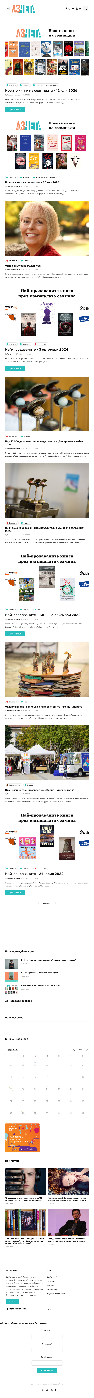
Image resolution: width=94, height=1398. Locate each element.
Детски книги (52, 1289)
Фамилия (47, 1344)
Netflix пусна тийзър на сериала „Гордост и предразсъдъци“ (48, 960)
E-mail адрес (47, 1357)
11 (11, 1089)
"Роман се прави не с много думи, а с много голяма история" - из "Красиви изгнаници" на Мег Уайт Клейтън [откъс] (24, 1241)
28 (47, 1113)
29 (35, 1065)
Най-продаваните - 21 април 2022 (34, 874)
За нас (12, 1301)
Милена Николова (13, 95)
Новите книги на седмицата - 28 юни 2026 (32, 182)
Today (80, 1049)
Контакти (51, 1281)
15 (59, 1089)
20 (35, 1101)
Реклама (50, 1285)
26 (23, 1113)
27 (35, 1113)
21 (47, 1101)
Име (47, 1331)
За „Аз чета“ (52, 1277)
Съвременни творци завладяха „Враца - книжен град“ (39, 790)
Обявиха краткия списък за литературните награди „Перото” (44, 706)
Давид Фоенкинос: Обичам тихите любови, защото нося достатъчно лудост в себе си (67, 1240)
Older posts (47, 903)
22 (59, 1101)
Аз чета (9, 354)
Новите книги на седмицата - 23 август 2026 (41, 985)
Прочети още (15, 109)
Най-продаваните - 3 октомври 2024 (36, 349)
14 (47, 1089)
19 (23, 1101)
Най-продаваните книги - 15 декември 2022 (42, 615)
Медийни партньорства (56, 1294)
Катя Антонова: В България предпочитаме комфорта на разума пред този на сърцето (67, 1199)
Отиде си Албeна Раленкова (23, 265)
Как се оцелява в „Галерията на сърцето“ (40, 973)
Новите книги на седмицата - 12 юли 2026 (41, 90)
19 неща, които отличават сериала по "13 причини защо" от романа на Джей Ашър (23, 1199)
